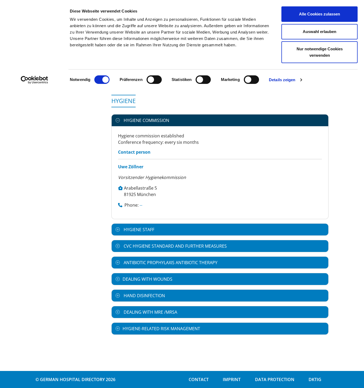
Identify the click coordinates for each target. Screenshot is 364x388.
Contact (199, 379)
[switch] (154, 79)
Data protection (274, 379)
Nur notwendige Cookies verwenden (320, 52)
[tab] (220, 120)
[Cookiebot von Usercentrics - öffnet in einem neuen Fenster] (34, 80)
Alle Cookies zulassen (319, 14)
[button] (220, 120)
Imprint (232, 379)
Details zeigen (282, 79)
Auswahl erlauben (319, 31)
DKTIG (315, 379)
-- (141, 205)
